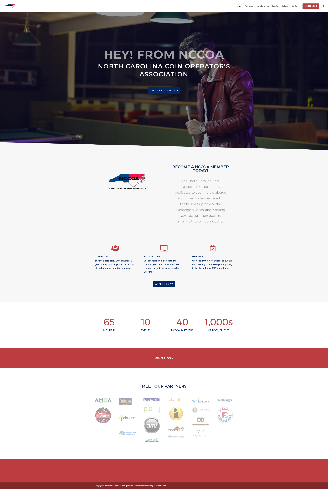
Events (275, 6)
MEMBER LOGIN (164, 358)
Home (239, 6)
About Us (249, 6)
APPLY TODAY (164, 284)
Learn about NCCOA (164, 90)
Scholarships (263, 6)
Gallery (284, 6)
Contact (295, 6)
